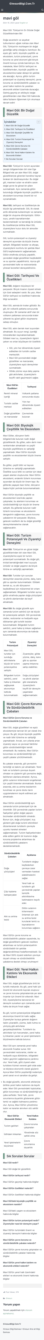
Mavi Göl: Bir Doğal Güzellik (18, 125)
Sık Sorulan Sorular (14, 159)
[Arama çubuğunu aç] (42, 10)
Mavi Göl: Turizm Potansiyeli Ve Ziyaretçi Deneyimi (20, 140)
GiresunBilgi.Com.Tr (22, 3)
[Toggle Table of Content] (37, 122)
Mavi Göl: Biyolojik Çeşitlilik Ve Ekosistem (19, 134)
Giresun (9, 1298)
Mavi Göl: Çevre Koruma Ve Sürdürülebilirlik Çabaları (18, 147)
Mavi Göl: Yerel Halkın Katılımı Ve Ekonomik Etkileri (20, 154)
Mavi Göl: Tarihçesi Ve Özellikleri (20, 129)
